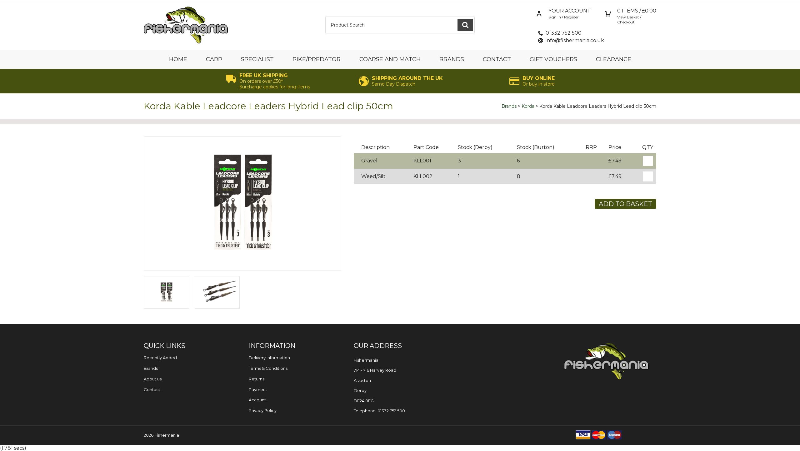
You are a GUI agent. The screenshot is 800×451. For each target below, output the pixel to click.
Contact (497, 59)
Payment (258, 389)
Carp (214, 59)
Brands (451, 59)
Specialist (257, 59)
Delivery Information (269, 357)
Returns (256, 378)
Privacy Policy (263, 410)
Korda (528, 106)
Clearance (613, 59)
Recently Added (160, 357)
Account (257, 399)
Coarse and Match (390, 59)
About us (153, 378)
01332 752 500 (564, 33)
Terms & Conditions (268, 368)
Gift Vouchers (553, 59)
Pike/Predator (316, 59)
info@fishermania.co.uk (575, 40)
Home (178, 59)
